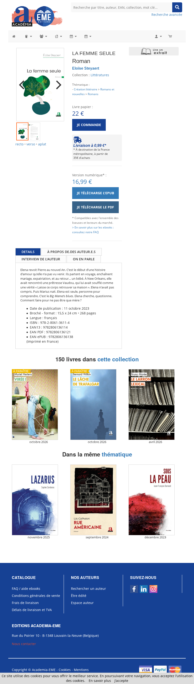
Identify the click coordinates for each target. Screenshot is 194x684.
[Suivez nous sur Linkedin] (144, 589)
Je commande (89, 124)
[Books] (28, 36)
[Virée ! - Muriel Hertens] (39, 404)
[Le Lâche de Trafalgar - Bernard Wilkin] (97, 404)
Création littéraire (85, 89)
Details (28, 251)
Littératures (100, 75)
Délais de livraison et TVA (32, 610)
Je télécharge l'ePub (95, 193)
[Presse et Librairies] (87, 36)
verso (30, 144)
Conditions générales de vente (36, 595)
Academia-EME (44, 669)
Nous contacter (24, 644)
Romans (93, 94)
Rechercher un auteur (88, 588)
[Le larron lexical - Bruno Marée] (155, 404)
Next (57, 81)
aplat (42, 144)
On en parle (84, 259)
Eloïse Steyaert (85, 68)
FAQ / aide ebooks (26, 588)
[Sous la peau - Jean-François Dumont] (155, 499)
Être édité (78, 595)
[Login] (157, 36)
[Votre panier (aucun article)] (170, 36)
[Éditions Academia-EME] (37, 16)
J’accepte (121, 680)
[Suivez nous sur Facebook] (134, 589)
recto (19, 144)
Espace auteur (82, 602)
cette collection (118, 359)
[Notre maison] (58, 36)
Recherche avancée (166, 14)
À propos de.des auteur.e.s (71, 251)
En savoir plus (100, 680)
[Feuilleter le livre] (154, 51)
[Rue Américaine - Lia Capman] (97, 499)
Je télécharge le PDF (95, 207)
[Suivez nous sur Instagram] (153, 589)
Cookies (65, 669)
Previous (23, 81)
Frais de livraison (25, 602)
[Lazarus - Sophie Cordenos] (39, 499)
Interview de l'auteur (41, 259)
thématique (117, 454)
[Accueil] (16, 36)
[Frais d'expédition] (77, 141)
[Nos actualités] (73, 36)
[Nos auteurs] (43, 36)
